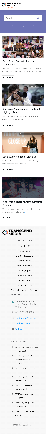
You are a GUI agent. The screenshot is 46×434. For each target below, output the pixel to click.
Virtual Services (24, 285)
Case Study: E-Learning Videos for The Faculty (27, 349)
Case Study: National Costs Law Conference (25, 370)
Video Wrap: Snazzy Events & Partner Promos (22, 203)
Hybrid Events (24, 260)
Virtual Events (24, 280)
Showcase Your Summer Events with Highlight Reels (21, 110)
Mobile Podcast (24, 265)
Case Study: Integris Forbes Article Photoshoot (25, 405)
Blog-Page (24, 251)
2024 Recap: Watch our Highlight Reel (24, 396)
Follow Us (20, 329)
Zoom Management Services (24, 290)
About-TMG (24, 246)
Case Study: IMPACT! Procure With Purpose (26, 379)
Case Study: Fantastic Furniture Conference (19, 63)
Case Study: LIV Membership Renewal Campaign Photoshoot (26, 359)
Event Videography (24, 255)
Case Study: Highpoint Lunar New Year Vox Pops (26, 387)
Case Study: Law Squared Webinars (25, 413)
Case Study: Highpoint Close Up (19, 156)
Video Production (36, 38)
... (42, 71)
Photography (24, 134)
